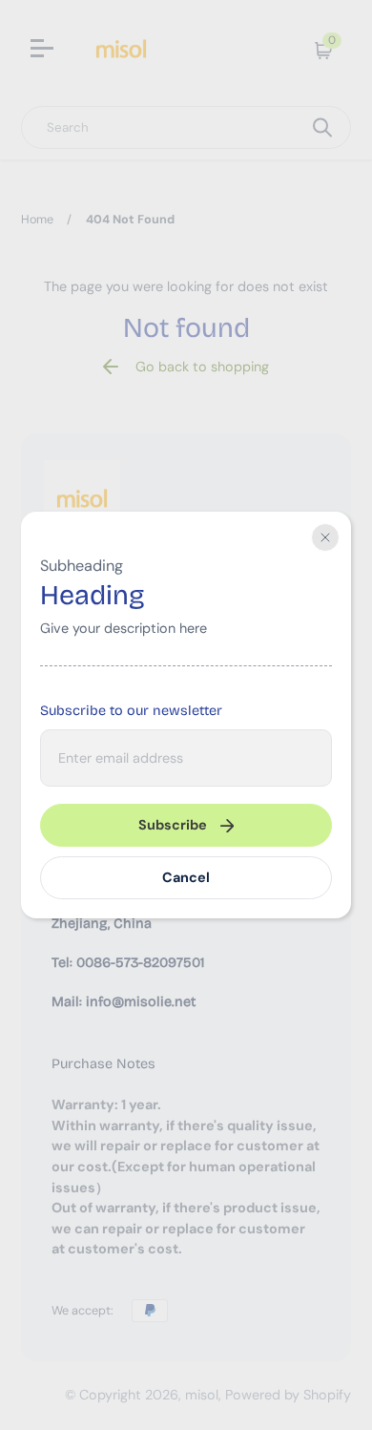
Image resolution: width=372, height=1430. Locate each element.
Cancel (186, 877)
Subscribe (172, 824)
